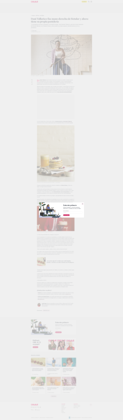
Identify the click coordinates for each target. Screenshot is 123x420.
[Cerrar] (83, 204)
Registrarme (66, 215)
